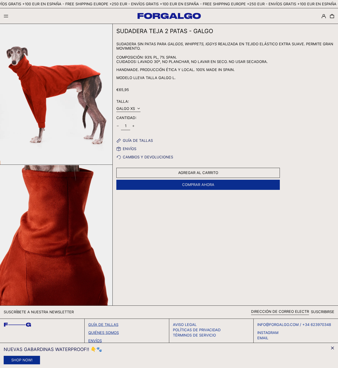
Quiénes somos (103, 332)
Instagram (267, 333)
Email (262, 338)
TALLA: (122, 101)
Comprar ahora (198, 184)
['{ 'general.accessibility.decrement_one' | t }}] (118, 126)
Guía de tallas (103, 324)
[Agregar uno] (133, 126)
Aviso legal (185, 324)
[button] (332, 16)
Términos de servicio (194, 335)
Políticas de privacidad (197, 330)
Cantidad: (126, 118)
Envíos (95, 340)
